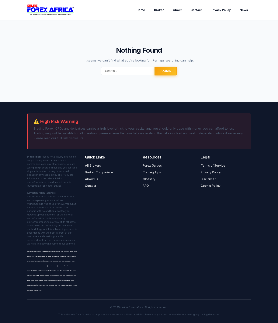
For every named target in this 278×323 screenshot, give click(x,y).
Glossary (149, 179)
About (177, 10)
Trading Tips (152, 172)
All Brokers (93, 165)
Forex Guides (152, 165)
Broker (159, 10)
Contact (196, 10)
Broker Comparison (99, 172)
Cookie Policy (211, 186)
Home (141, 10)
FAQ (146, 186)
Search (166, 71)
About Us (91, 179)
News (244, 10)
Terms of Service (213, 165)
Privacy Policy (221, 10)
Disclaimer (208, 179)
